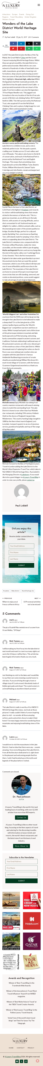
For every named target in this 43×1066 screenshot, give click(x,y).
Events (21, 14)
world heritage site (28, 591)
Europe (15, 14)
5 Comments (34, 37)
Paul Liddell (11, 37)
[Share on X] (29, 44)
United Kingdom (30, 17)
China (23, 58)
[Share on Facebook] (13, 44)
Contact (20, 1048)
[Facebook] (17, 1061)
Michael (12, 699)
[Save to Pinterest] (21, 49)
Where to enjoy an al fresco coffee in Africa (10, 601)
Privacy (31, 1048)
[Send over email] (29, 49)
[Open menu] (38, 5)
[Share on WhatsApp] (37, 49)
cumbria (6, 591)
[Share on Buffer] (37, 44)
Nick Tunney (14, 641)
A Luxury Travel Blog (30, 477)
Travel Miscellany (16, 17)
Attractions (6, 14)
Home (11, 1048)
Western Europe (8, 19)
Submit (21, 565)
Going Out (30, 14)
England (25, 210)
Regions (5, 17)
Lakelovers (25, 475)
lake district (15, 591)
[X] (21, 1061)
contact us (30, 480)
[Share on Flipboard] (13, 49)
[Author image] (3, 37)
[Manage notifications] (37, 1060)
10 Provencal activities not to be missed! (32, 601)
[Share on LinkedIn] (21, 44)
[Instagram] (26, 1061)
